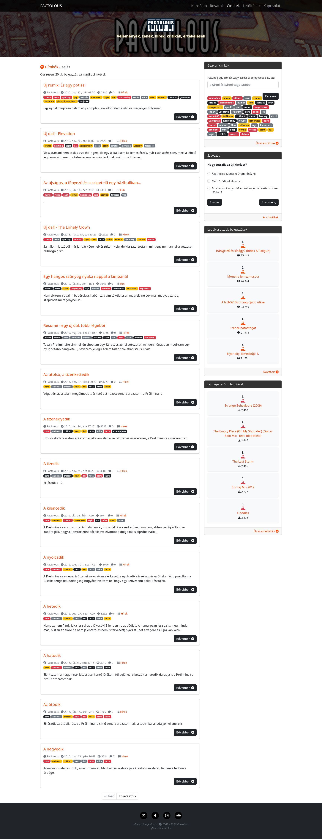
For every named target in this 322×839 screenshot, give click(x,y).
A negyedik (53, 749)
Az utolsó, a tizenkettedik (66, 374)
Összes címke (266, 143)
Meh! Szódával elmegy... (227, 181)
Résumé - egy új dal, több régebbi (74, 325)
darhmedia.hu (162, 828)
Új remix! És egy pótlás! (64, 85)
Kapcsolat (271, 5)
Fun (122, 190)
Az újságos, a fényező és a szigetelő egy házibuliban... (92, 182)
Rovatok (217, 5)
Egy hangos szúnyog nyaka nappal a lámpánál (85, 276)
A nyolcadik (53, 557)
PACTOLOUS (51, 5)
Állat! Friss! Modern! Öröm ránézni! (234, 173)
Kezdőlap (199, 5)
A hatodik (52, 655)
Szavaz (214, 202)
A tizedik (51, 463)
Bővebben (183, 117)
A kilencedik (54, 508)
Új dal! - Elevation (59, 133)
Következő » (127, 796)
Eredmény (269, 202)
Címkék (233, 5)
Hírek (124, 92)
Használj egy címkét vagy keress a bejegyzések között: (241, 77)
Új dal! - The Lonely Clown (66, 227)
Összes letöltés (265, 531)
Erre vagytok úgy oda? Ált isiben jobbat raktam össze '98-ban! (245, 190)
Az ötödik (51, 704)
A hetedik (52, 606)
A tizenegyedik (56, 419)
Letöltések (252, 5)
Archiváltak (271, 217)
